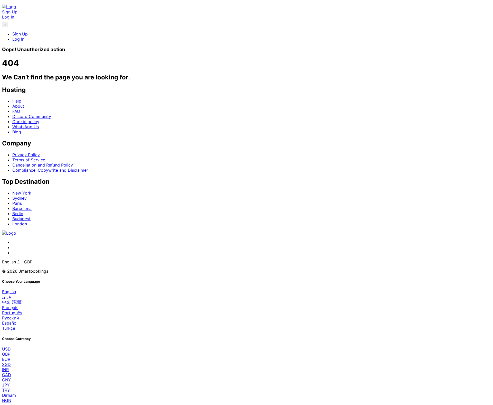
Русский (10, 317)
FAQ (16, 111)
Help (16, 101)
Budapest (21, 218)
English (9, 291)
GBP (6, 354)
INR (5, 369)
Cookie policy (25, 121)
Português (12, 312)
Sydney (19, 198)
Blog (16, 131)
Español (9, 323)
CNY (6, 379)
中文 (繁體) (12, 302)
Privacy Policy (26, 154)
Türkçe (8, 328)
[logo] (9, 6)
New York (21, 193)
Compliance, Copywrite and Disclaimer (50, 170)
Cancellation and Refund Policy (42, 165)
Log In (8, 17)
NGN (6, 400)
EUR (6, 359)
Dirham (9, 395)
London (19, 223)
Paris (17, 203)
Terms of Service (28, 159)
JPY (6, 385)
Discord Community (31, 116)
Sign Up (9, 11)
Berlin (17, 213)
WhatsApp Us (25, 126)
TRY (6, 390)
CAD (6, 374)
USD (6, 349)
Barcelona (22, 208)
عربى (6, 296)
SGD (6, 364)
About (18, 106)
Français (10, 307)
